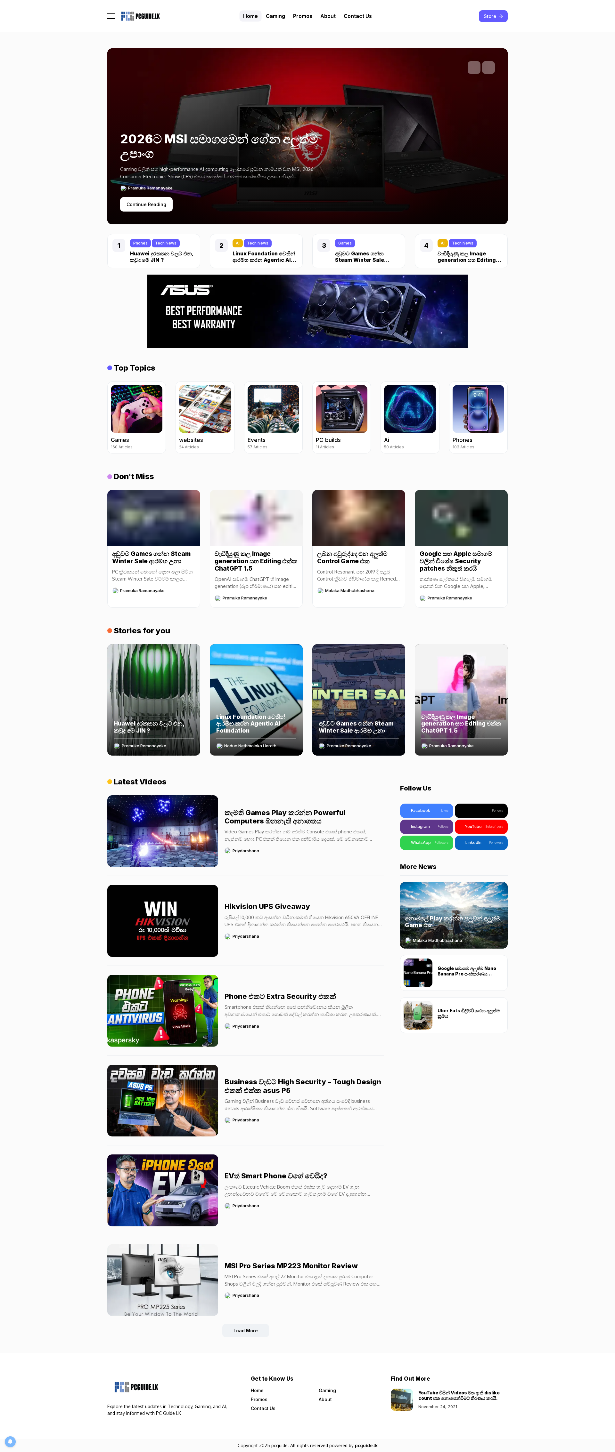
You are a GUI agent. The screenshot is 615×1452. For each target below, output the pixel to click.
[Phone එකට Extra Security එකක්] (162, 1011)
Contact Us (263, 1408)
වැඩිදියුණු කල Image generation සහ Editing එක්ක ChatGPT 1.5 (467, 259)
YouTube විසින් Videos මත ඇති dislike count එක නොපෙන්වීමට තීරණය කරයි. (459, 1395)
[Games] (137, 417)
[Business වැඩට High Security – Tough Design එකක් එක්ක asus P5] (162, 1101)
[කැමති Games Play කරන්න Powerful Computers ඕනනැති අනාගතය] (162, 831)
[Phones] (478, 417)
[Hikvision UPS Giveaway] (162, 921)
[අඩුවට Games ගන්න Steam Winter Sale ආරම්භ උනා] (153, 518)
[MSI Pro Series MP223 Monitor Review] (162, 1280)
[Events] (273, 417)
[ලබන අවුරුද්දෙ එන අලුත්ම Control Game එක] (358, 518)
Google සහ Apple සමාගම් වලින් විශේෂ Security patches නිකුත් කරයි (456, 561)
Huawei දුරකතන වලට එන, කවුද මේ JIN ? (162, 256)
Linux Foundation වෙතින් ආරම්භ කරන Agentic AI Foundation (264, 259)
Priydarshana (246, 850)
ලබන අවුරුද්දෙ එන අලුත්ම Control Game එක (352, 557)
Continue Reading (146, 204)
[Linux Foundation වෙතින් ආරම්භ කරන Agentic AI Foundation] (256, 700)
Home (257, 1390)
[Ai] (410, 417)
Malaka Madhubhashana (349, 590)
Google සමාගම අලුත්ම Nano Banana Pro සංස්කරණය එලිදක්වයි (467, 974)
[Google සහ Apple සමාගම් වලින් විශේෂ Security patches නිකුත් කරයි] (461, 518)
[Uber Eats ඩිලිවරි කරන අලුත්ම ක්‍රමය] (418, 1015)
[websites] (205, 417)
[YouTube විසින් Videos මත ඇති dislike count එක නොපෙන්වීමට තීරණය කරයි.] (402, 1400)
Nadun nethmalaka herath (250, 745)
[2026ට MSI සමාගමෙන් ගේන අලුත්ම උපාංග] (224, 172)
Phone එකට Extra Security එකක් (280, 996)
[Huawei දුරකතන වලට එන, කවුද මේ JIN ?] (153, 700)
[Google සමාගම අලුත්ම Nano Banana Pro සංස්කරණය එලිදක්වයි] (418, 973)
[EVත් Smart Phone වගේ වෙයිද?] (162, 1190)
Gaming (327, 1390)
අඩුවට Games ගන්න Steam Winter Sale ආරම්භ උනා (359, 259)
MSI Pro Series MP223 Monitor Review (291, 1266)
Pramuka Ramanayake (150, 188)
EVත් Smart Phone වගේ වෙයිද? (276, 1176)
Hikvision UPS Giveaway (267, 906)
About (325, 1399)
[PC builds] (342, 417)
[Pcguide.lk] (140, 16)
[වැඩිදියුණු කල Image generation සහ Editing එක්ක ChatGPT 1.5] (256, 518)
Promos (259, 1399)
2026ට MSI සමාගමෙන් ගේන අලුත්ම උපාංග (219, 146)
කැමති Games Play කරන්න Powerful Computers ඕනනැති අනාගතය (285, 816)
